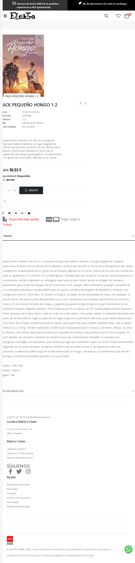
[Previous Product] (80, 103)
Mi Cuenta (12, 488)
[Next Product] (85, 103)
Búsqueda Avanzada (18, 484)
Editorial (5, 115)
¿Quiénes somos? (16, 448)
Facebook (3, 213)
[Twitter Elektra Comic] (19, 471)
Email (29, 213)
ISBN (3, 123)
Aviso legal (12, 502)
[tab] (67, 235)
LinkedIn (16, 213)
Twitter (9, 213)
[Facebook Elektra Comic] (10, 471)
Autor (3, 112)
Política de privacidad (18, 506)
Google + (22, 213)
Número (5, 119)
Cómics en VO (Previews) (20, 453)
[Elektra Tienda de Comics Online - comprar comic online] (22, 15)
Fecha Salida (8, 126)
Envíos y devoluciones (19, 497)
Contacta (12, 493)
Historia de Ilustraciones (20, 457)
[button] (118, 16)
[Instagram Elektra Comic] (28, 471)
